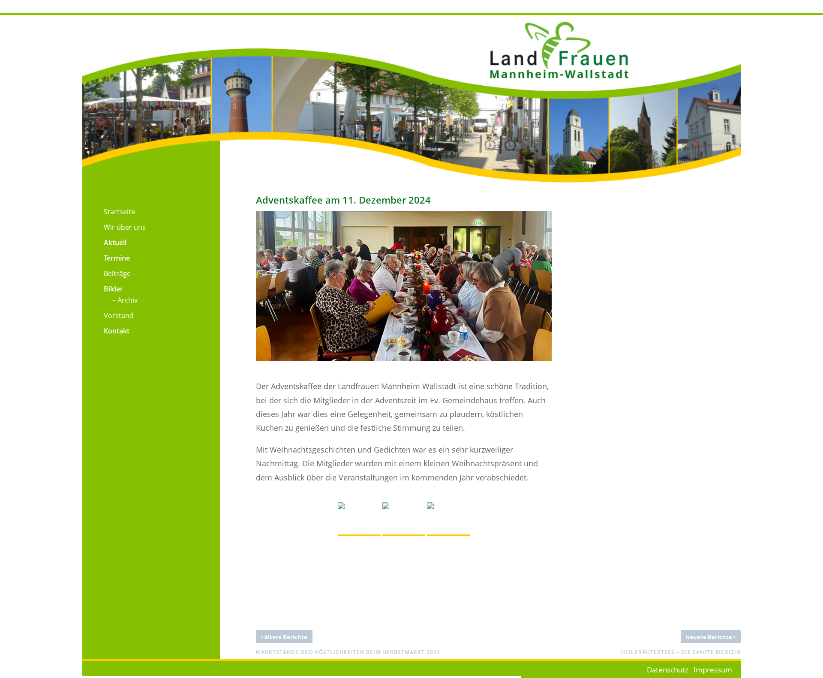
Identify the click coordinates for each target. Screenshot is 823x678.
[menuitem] (108, 209)
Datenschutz (667, 670)
